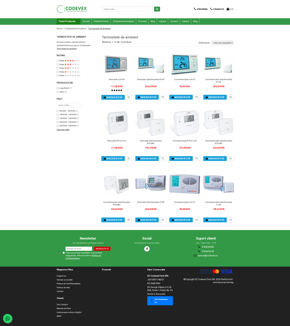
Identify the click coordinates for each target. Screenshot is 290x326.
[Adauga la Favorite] (128, 97)
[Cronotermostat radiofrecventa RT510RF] (218, 122)
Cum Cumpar (62, 304)
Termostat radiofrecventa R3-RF (150, 79)
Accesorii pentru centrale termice (71, 42)
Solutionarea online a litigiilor (69, 312)
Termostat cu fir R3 (117, 79)
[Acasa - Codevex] (72, 9)
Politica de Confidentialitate (68, 283)
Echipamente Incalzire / (76, 28)
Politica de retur (63, 287)
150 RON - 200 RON (67, 118)
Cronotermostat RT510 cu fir (185, 141)
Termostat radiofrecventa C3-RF (150, 202)
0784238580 (207, 247)
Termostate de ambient (67, 48)
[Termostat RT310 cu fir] (116, 122)
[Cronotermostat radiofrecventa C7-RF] (218, 184)
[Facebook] (147, 248)
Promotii (142, 21)
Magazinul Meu (65, 269)
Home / (60, 28)
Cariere (162, 21)
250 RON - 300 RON (67, 126)
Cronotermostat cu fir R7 (184, 79)
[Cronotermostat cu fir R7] (184, 65)
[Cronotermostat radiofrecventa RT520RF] (116, 184)
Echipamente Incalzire (123, 21)
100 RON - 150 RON (67, 114)
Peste (62, 61)
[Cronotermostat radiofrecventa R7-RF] (218, 64)
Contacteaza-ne (161, 300)
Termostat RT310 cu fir (116, 141)
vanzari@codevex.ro (207, 255)
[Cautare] (157, 9)
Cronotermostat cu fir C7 (184, 202)
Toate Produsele (67, 21)
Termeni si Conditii (64, 280)
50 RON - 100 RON (67, 111)
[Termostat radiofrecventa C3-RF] (150, 184)
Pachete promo (101, 21)
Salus (61, 92)
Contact (174, 21)
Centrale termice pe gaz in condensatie (73, 45)
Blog (153, 21)
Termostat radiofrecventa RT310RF (151, 142)
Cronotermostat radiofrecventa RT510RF (218, 142)
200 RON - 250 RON (67, 122)
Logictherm (64, 88)
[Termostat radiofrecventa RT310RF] (150, 122)
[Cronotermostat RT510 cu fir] (184, 122)
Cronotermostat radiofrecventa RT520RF (116, 203)
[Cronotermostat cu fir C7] (184, 184)
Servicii (86, 21)
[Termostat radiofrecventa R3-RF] (150, 64)
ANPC (59, 316)
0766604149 (207, 251)
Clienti (60, 298)
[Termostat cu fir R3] (116, 65)
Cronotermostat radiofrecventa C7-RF (218, 203)
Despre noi (61, 276)
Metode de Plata (64, 308)
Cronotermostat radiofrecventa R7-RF (218, 80)
